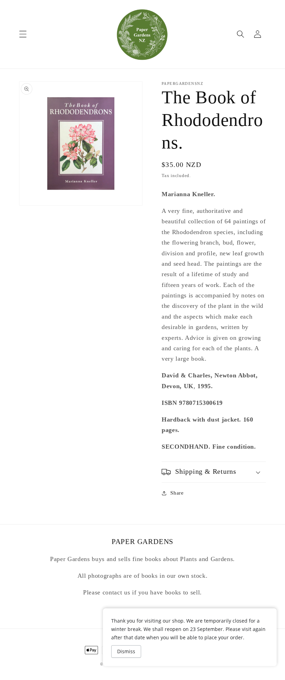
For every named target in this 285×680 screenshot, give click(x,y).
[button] (23, 34)
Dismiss (126, 651)
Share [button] (177, 493)
